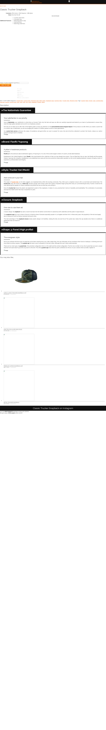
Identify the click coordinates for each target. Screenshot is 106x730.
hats (18, 102)
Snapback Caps (50, 100)
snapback (34, 102)
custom (7, 102)
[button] (1, 2)
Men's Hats (42, 100)
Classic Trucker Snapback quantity (9, 83)
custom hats (13, 102)
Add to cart (5, 85)
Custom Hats (27, 100)
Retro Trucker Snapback (11, 402)
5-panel (83, 100)
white (43, 102)
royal (29, 102)
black (87, 100)
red (27, 102)
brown (90, 100)
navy (21, 102)
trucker (39, 102)
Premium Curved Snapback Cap (13, 366)
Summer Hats (58, 100)
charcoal (2, 102)
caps (94, 100)
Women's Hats (74, 100)
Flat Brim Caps (35, 100)
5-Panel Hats (19, 100)
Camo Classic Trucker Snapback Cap (15, 293)
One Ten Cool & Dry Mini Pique (13, 329)
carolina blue (99, 100)
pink (24, 102)
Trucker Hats (65, 100)
